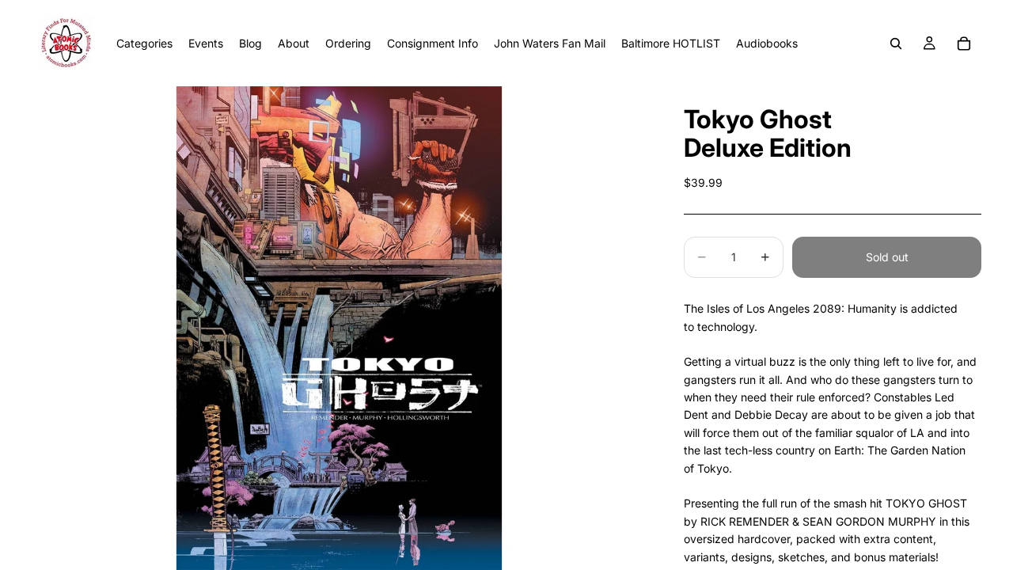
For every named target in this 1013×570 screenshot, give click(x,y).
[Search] (895, 43)
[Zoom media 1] (339, 328)
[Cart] (964, 43)
